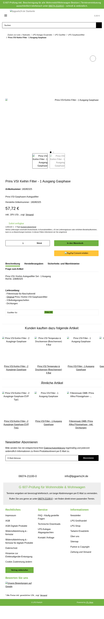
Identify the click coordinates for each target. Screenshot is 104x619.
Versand (30, 214)
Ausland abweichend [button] (28, 227)
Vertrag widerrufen (19, 570)
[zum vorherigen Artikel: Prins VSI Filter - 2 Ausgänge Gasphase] (90, 43)
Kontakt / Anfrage (46, 537)
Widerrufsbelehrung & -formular (16, 532)
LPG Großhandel (78, 521)
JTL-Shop (89, 602)
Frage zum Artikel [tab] (14, 269)
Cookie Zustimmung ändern (18, 562)
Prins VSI (48, 312)
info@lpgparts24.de (76, 476)
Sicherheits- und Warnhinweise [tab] (63, 264)
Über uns (74, 536)
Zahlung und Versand (80, 552)
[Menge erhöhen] (47, 243)
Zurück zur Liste (14, 35)
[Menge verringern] (8, 243)
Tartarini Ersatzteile (79, 531)
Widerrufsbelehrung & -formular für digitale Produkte (19, 541)
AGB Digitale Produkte (16, 526)
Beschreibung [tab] (12, 264)
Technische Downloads (49, 524)
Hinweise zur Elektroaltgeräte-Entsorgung (18, 555)
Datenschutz (11, 548)
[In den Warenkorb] (7, 51)
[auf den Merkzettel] (93, 59)
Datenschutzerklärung (54, 448)
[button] (77, 15)
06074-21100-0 (56, 6)
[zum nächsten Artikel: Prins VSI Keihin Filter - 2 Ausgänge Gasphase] (96, 43)
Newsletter (75, 515)
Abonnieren (88, 458)
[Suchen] (99, 25)
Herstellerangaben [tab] (33, 264)
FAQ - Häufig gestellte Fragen (48, 517)
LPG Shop (75, 526)
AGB (7, 521)
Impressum (10, 515)
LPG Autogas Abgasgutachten (46, 531)
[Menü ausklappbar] (4, 15)
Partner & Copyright (79, 547)
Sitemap (74, 541)
